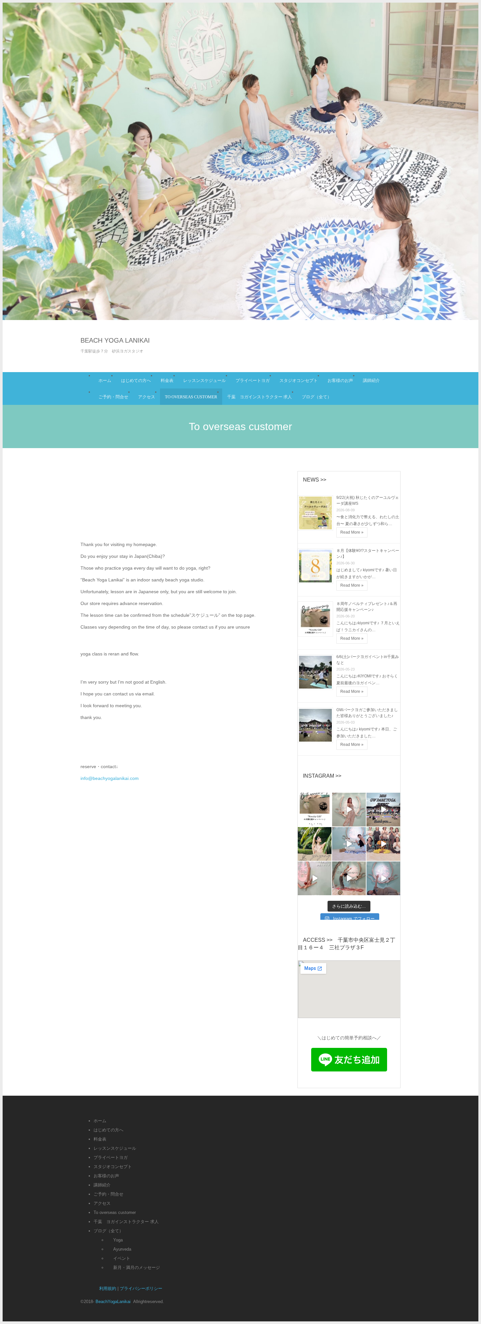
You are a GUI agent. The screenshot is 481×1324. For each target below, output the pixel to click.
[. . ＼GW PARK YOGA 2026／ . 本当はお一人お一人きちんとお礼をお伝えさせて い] (383, 809)
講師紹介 (371, 380)
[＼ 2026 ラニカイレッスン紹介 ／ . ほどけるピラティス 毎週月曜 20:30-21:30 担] (314, 878)
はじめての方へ (136, 380)
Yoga (118, 1240)
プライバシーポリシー (141, 1288)
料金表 (167, 380)
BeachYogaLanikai (114, 1301)
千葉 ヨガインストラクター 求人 (259, 396)
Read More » (352, 532)
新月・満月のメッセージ (136, 1267)
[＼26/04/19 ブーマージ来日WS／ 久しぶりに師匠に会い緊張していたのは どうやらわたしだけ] (383, 844)
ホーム (104, 380)
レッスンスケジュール (204, 380)
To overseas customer (191, 396)
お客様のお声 (340, 380)
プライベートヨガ (253, 380)
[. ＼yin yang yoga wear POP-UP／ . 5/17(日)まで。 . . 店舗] (349, 809)
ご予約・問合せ (113, 396)
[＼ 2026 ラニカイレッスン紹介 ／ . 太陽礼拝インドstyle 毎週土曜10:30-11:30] (349, 878)
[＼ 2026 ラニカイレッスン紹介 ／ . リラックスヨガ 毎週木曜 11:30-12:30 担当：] (383, 878)
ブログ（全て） (316, 396)
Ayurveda (122, 1249)
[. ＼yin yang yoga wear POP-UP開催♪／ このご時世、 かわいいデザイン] (314, 844)
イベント (121, 1258)
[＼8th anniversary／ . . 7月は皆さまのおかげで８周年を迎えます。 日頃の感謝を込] (314, 809)
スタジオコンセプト (298, 380)
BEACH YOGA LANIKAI (115, 340)
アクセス (146, 396)
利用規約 (107, 1288)
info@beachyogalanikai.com (109, 778)
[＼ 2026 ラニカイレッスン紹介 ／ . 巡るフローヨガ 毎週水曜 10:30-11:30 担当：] (349, 844)
